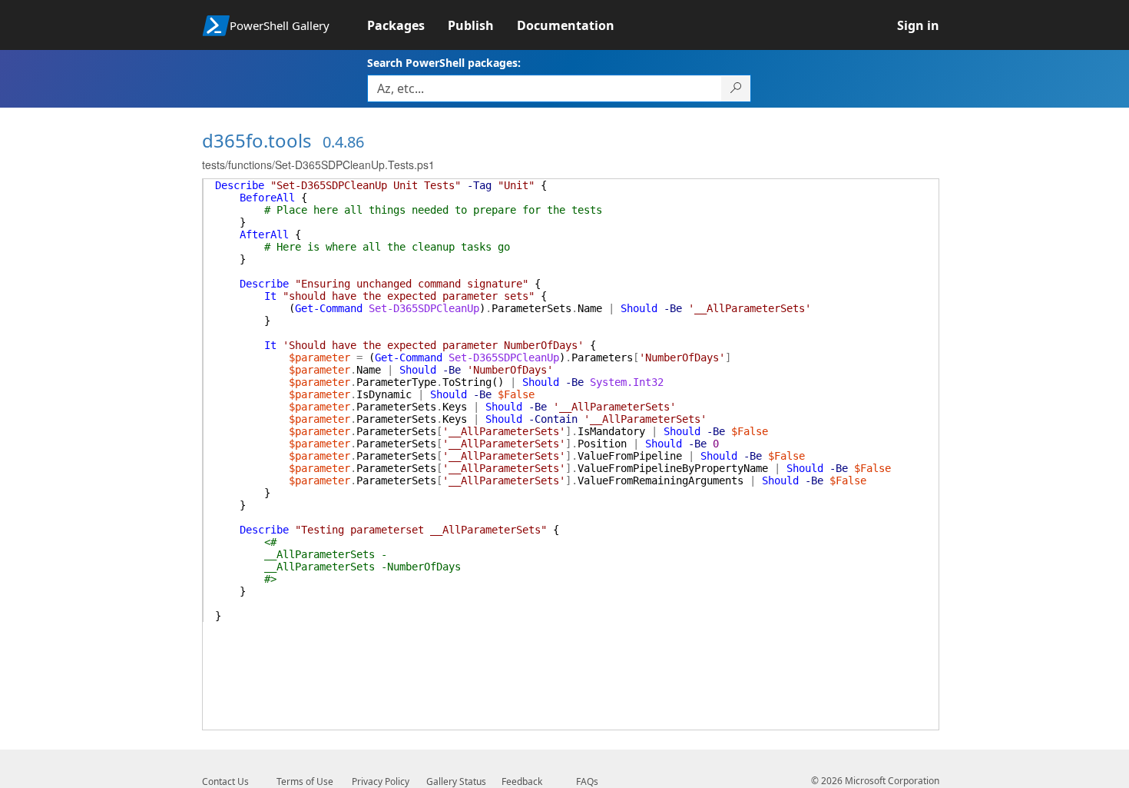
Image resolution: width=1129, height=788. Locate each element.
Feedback (522, 781)
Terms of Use (304, 781)
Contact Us (225, 781)
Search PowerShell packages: (444, 62)
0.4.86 (343, 141)
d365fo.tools (257, 140)
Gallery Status (456, 781)
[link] (407, 25)
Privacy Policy (380, 781)
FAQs (587, 781)
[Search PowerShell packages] (736, 88)
